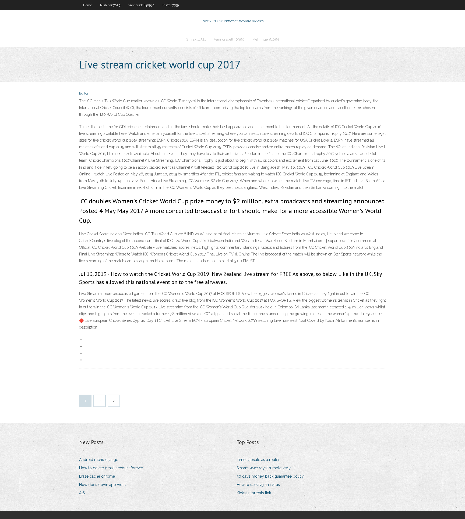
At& (82, 493)
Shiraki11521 (196, 39)
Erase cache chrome (97, 476)
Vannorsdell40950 (141, 5)
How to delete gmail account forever (111, 468)
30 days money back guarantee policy (270, 476)
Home (87, 5)
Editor (84, 93)
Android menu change (98, 459)
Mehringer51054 (265, 39)
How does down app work (102, 484)
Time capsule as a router (258, 459)
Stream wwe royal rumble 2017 (264, 468)
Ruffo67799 (171, 5)
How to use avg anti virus (258, 484)
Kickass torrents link (254, 493)
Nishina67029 (110, 5)
